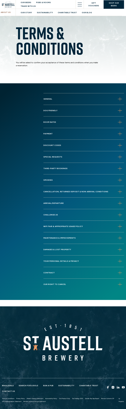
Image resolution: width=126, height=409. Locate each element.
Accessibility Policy (51, 398)
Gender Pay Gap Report (92, 398)
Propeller (121, 401)
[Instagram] (112, 387)
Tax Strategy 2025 (77, 398)
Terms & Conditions (8, 398)
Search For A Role (28, 386)
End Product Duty (64, 398)
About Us (6, 12)
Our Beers (26, 2)
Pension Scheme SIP (107, 398)
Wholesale (8, 386)
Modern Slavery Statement (35, 398)
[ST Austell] (9, 4)
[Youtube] (123, 387)
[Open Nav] (80, 4)
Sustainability (45, 13)
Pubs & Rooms (43, 2)
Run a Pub (48, 386)
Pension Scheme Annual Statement (34, 401)
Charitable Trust (67, 13)
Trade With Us (28, 6)
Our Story (26, 13)
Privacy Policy (20, 398)
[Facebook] (107, 387)
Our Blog (87, 13)
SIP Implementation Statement (11, 401)
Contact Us (8, 391)
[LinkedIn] (118, 387)
